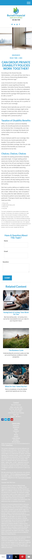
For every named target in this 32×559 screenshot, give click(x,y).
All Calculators (16, 442)
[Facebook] (19, 24)
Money (16, 434)
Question (6, 262)
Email (6, 251)
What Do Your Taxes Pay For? (16, 386)
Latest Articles (16, 438)
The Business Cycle (16, 350)
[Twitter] (12, 24)
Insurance (16, 431)
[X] (16, 557)
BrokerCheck (9, 445)
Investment (16, 427)
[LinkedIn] (14, 24)
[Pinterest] (22, 557)
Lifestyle (16, 436)
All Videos (16, 440)
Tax (16, 433)
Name (6, 241)
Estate (16, 429)
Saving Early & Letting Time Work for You (16, 313)
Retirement (16, 426)
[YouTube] (17, 24)
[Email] (29, 557)
